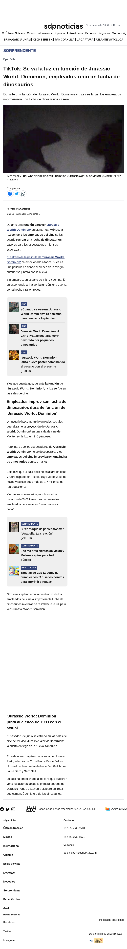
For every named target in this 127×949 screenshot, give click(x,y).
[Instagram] (13, 809)
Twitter (7, 931)
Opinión (60, 33)
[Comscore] (116, 808)
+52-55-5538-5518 (74, 828)
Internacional (45, 33)
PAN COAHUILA (64, 39)
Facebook (9, 922)
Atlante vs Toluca (109, 39)
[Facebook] (10, 193)
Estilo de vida (75, 33)
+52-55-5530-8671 (74, 837)
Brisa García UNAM (17, 39)
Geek (6, 908)
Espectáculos (11, 899)
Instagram (9, 940)
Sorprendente (11, 890)
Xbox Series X (43, 39)
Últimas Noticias (15, 33)
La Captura (85, 39)
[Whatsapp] (23, 193)
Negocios (104, 33)
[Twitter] (16, 193)
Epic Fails (9, 59)
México (31, 33)
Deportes (90, 33)
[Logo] (63, 26)
